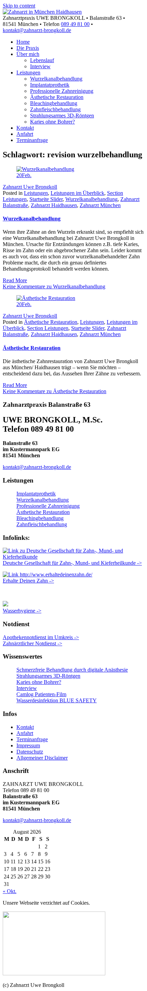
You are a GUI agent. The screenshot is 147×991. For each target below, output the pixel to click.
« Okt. (9, 891)
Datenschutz (29, 752)
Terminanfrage (32, 140)
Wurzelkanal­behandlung (56, 79)
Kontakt (25, 128)
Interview (40, 66)
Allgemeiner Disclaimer (42, 758)
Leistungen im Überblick (77, 193)
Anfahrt (24, 134)
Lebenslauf (42, 60)
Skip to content (19, 6)
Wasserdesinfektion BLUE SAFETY (56, 700)
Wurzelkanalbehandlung (91, 199)
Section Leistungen (47, 328)
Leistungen (28, 72)
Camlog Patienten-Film (41, 694)
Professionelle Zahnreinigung (61, 91)
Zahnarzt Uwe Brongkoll (30, 187)
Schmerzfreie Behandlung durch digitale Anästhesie (72, 670)
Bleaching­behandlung (53, 103)
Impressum (28, 745)
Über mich (27, 54)
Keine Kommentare (54, 286)
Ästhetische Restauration (56, 97)
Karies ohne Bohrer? (52, 122)
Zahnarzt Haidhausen (54, 205)
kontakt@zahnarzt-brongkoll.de (37, 30)
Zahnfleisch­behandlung (55, 109)
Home (23, 42)
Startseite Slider (46, 199)
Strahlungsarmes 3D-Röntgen (62, 115)
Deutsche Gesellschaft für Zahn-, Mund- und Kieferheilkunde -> (72, 563)
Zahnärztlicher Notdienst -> (32, 643)
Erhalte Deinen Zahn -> (28, 581)
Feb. (23, 175)
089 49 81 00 (75, 24)
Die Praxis (27, 48)
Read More (15, 280)
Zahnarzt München (100, 205)
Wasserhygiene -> (22, 611)
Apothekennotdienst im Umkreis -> (41, 637)
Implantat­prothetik (49, 85)
